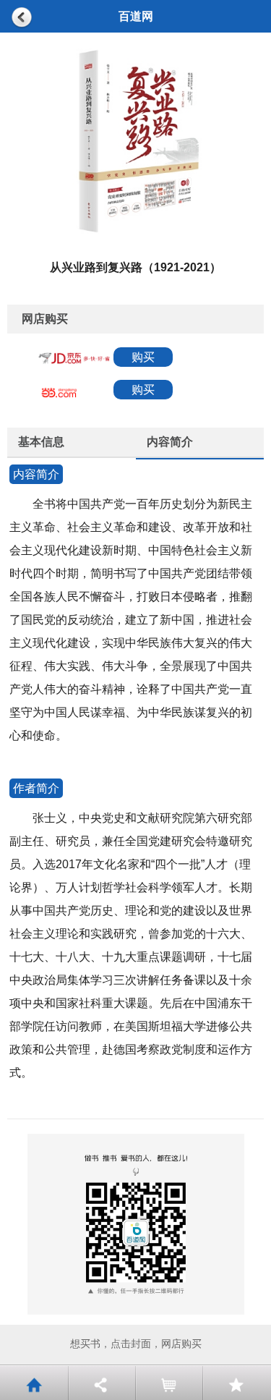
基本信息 (41, 442)
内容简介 (170, 442)
